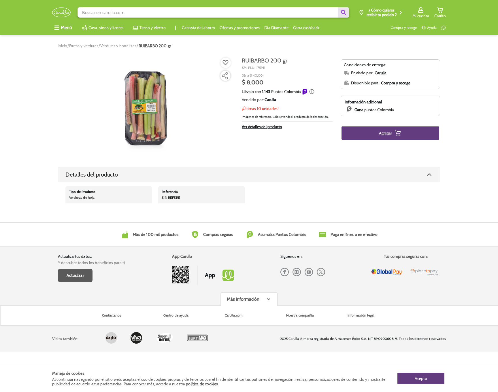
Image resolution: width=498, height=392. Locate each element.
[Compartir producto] (224, 76)
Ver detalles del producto (262, 126)
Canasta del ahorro (198, 27)
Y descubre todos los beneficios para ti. (92, 262)
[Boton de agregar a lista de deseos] (226, 63)
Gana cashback (306, 27)
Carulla (270, 99)
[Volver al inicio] (61, 12)
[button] (312, 91)
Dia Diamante (276, 27)
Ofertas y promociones (240, 27)
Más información (243, 299)
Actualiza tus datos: (75, 256)
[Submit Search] (343, 12)
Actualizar (75, 275)
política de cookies (202, 384)
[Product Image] (146, 106)
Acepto (421, 378)
